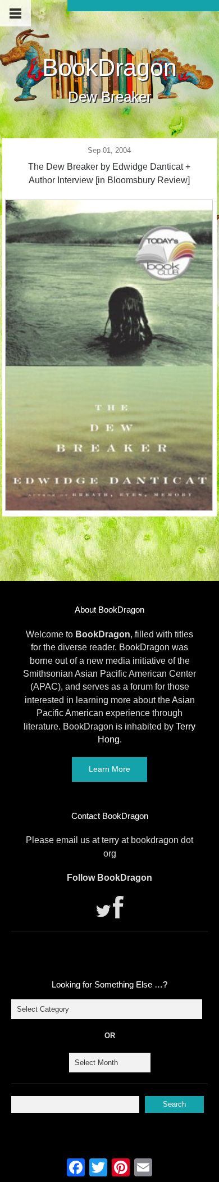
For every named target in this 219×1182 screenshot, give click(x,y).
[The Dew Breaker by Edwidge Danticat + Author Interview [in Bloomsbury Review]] (109, 507)
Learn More (109, 768)
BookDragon (109, 67)
